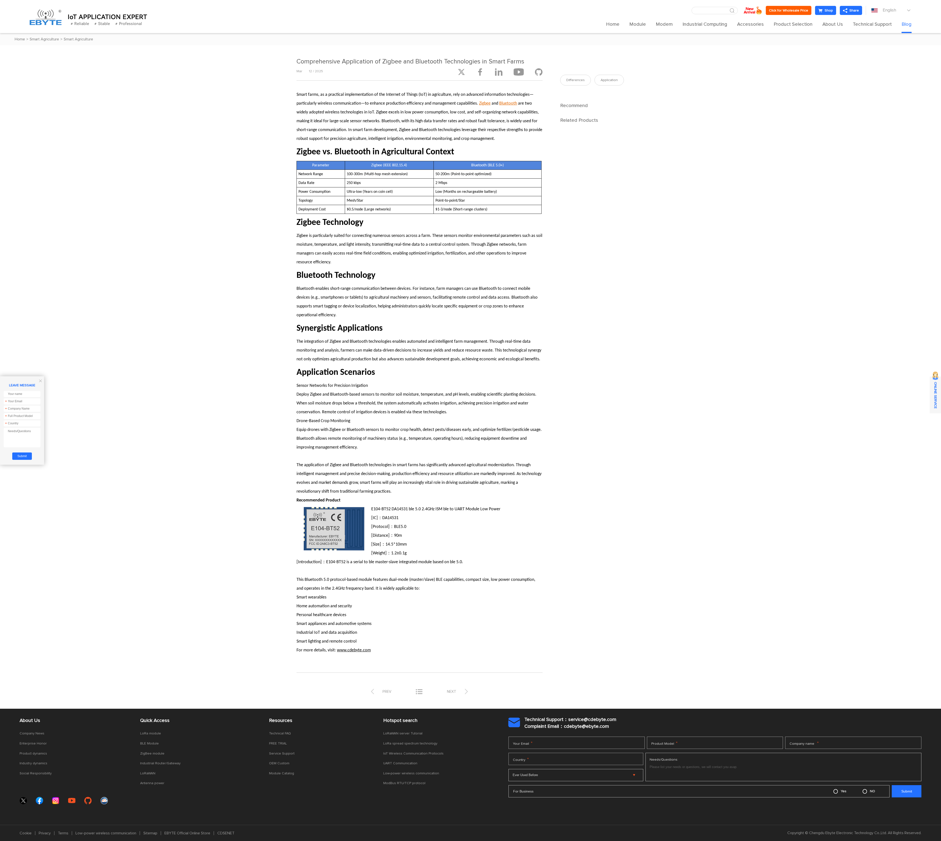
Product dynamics (33, 753)
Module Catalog (281, 773)
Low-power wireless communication (411, 773)
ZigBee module (152, 753)
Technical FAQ (280, 733)
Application (609, 80)
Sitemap (150, 833)
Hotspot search (400, 720)
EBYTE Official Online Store (187, 833)
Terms (63, 833)
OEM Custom (279, 763)
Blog (907, 24)
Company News (32, 733)
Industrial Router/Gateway (160, 763)
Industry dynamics (33, 763)
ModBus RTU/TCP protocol (404, 783)
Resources (280, 720)
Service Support (282, 753)
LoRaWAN (147, 773)
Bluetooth (508, 103)
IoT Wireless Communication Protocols (413, 753)
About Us (832, 24)
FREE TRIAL (278, 743)
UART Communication (400, 763)
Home (612, 24)
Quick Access (155, 720)
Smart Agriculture (44, 39)
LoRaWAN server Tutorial (402, 733)
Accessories (750, 24)
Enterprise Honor (33, 743)
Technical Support (872, 24)
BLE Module (149, 743)
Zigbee (485, 103)
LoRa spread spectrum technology (410, 743)
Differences (575, 80)
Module (637, 24)
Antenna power (152, 783)
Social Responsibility (36, 773)
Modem (664, 24)
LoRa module (150, 733)
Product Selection (793, 24)
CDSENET (226, 833)
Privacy (45, 833)
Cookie (26, 833)
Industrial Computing (704, 24)
